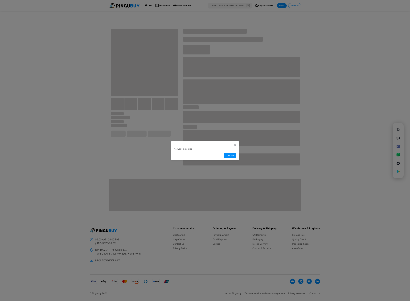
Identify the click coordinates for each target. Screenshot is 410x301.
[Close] (235, 145)
